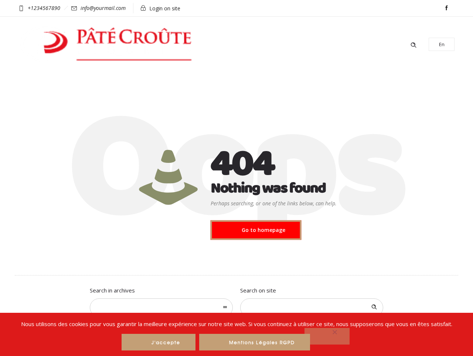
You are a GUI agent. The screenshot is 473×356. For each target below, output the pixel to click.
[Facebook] (446, 8)
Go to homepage (263, 229)
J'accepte (166, 342)
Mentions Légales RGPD (262, 342)
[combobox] (161, 307)
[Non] (327, 336)
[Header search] (413, 44)
